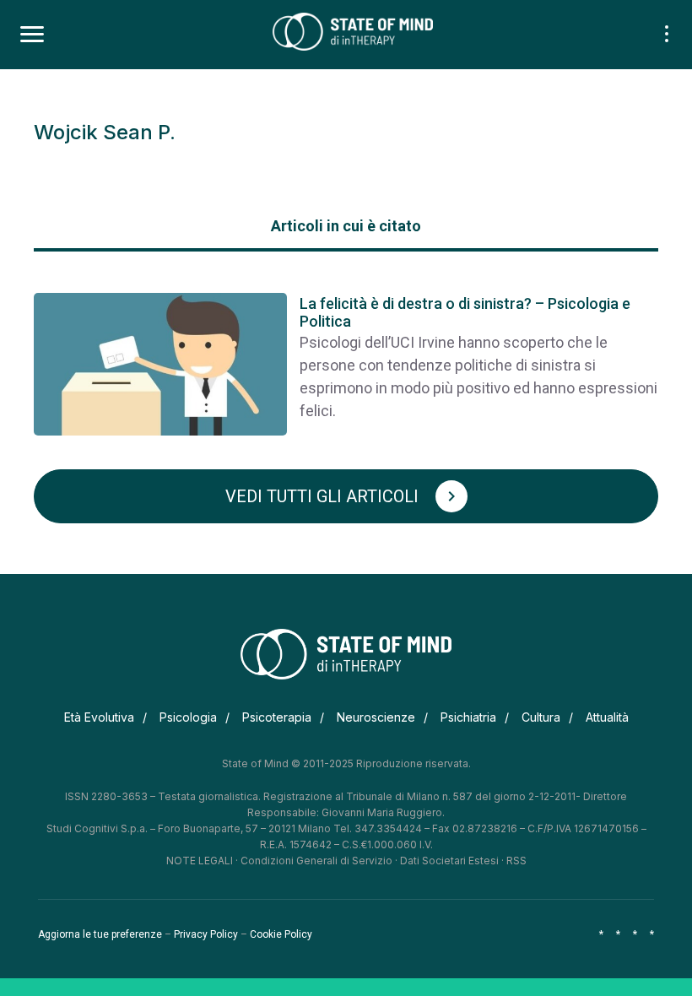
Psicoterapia (276, 717)
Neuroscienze (376, 717)
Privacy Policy (206, 934)
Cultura (541, 717)
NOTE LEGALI (199, 860)
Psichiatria (468, 717)
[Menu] (32, 35)
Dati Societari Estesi (449, 860)
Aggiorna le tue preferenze (100, 934)
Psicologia (188, 717)
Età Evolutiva (99, 717)
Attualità (607, 717)
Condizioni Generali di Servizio (316, 860)
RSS (516, 860)
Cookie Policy (281, 934)
